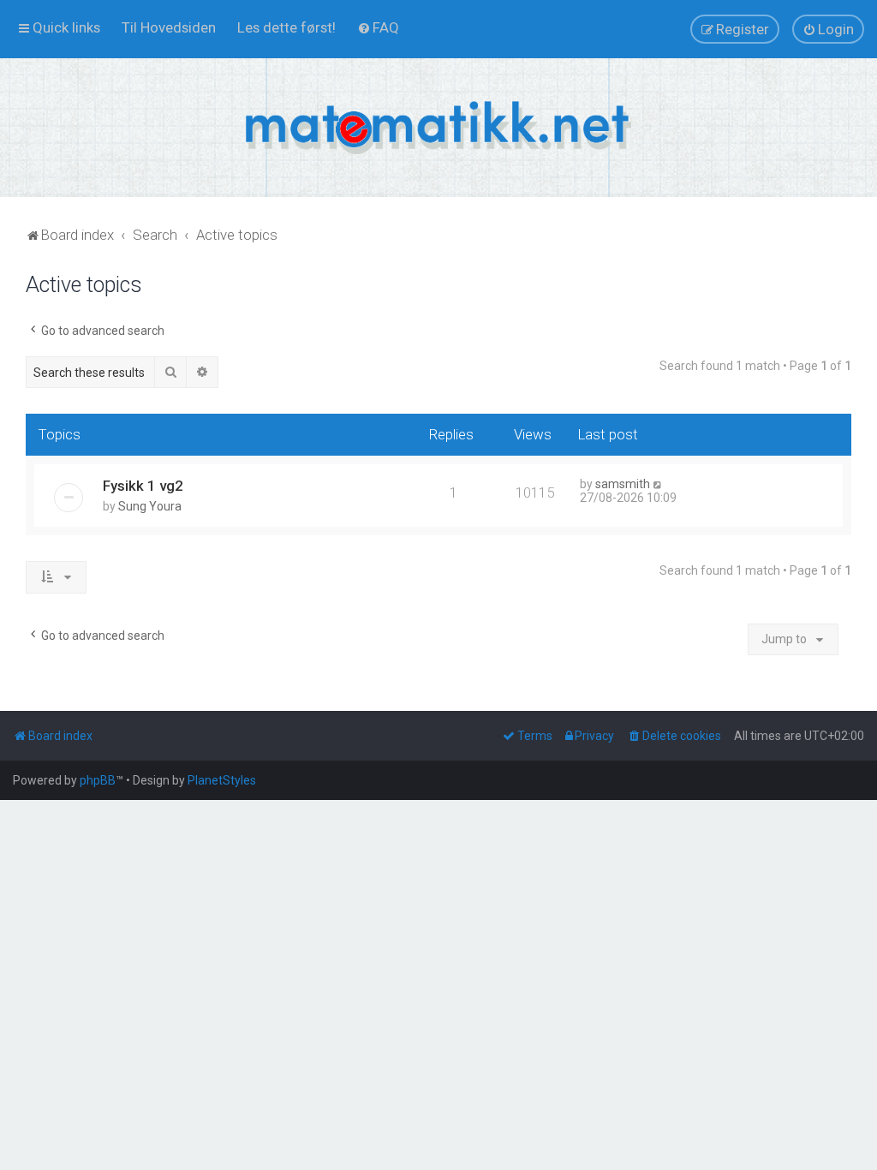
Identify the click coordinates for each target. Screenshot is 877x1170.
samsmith (622, 484)
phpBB (98, 780)
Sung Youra (150, 506)
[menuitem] (168, 27)
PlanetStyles (222, 780)
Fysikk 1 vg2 (143, 485)
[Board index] (438, 127)
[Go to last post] (658, 484)
